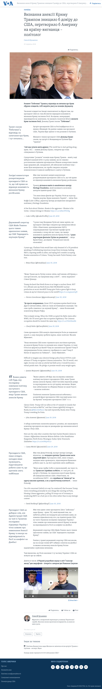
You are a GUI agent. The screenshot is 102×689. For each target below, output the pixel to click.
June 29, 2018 (54, 216)
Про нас (4, 666)
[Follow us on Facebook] (53, 667)
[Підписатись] (86, 667)
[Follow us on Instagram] (67, 667)
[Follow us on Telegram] (72, 667)
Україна (27, 10)
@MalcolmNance (38, 410)
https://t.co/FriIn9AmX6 (66, 321)
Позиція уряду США (8, 681)
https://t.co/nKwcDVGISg (60, 211)
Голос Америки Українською (38, 573)
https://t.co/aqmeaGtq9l (68, 292)
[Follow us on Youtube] (62, 667)
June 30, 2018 (52, 263)
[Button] (95, 3)
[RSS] (76, 667)
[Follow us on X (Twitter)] (57, 667)
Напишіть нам (6, 670)
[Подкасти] (81, 667)
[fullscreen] (76, 596)
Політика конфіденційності (11, 674)
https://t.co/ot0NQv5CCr (41, 442)
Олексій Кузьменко (31, 40)
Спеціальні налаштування (10, 678)
